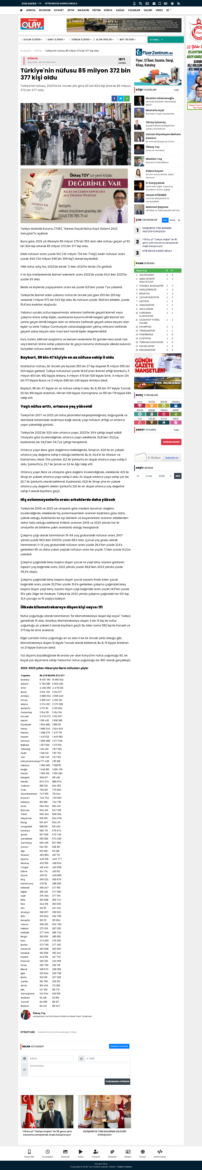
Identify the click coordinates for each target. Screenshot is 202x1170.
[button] (169, 10)
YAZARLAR (134, 10)
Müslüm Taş (154, 159)
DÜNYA (108, 10)
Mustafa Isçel (155, 110)
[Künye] (172, 3)
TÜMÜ (176, 90)
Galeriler (65, 1156)
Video (81, 1156)
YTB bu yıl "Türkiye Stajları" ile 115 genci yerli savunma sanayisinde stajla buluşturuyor (157, 243)
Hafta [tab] (172, 220)
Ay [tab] (179, 220)
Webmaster (160, 1156)
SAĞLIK (120, 10)
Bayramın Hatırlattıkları (157, 162)
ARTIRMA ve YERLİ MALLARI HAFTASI (163, 210)
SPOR (70, 10)
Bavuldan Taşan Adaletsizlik (160, 113)
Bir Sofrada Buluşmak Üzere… (161, 141)
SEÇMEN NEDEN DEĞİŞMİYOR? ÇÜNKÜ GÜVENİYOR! (160, 127)
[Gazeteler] (165, 3)
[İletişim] (147, 3)
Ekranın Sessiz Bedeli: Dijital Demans (159, 176)
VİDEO (159, 10)
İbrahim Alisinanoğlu (160, 98)
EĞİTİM (96, 10)
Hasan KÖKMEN (156, 195)
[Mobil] (134, 3)
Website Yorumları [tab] (119, 1046)
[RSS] (178, 3)
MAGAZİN (83, 10)
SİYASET (59, 10)
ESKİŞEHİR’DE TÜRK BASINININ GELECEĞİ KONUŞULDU (154, 230)
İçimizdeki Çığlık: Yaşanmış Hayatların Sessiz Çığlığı (159, 188)
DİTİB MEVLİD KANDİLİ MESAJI (61, 3)
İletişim (128, 1156)
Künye (143, 1156)
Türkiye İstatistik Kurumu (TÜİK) (57, 1032)
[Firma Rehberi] (154, 3)
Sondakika (47, 1156)
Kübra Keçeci (154, 171)
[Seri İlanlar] (159, 3)
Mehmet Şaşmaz (157, 207)
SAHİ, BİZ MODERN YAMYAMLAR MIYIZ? (161, 103)
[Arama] (140, 3)
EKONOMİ (44, 10)
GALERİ (148, 10)
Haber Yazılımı (124, 1166)
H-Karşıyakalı (155, 183)
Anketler (112, 1156)
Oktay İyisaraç (156, 122)
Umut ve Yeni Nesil (155, 150)
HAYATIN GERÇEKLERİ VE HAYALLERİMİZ (157, 200)
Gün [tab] (165, 220)
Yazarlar (96, 1156)
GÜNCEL (31, 10)
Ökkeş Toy (153, 147)
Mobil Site (29, 1156)
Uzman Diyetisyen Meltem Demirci (163, 136)
